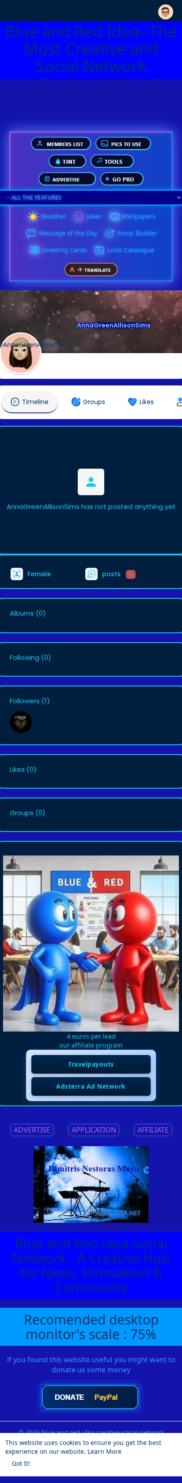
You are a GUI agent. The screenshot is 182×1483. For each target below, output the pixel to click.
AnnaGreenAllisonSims (114, 325)
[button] (165, 10)
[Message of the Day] (31, 233)
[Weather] (33, 217)
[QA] (34, 250)
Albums (22, 613)
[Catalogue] (99, 250)
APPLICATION (94, 1130)
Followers (25, 701)
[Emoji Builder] (109, 233)
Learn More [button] (104, 1451)
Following (24, 657)
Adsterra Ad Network (91, 1086)
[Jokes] (78, 217)
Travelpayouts (91, 1064)
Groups (22, 813)
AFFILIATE (153, 1130)
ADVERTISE (32, 1130)
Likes (17, 769)
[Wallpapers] (114, 217)
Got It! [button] (21, 1463)
